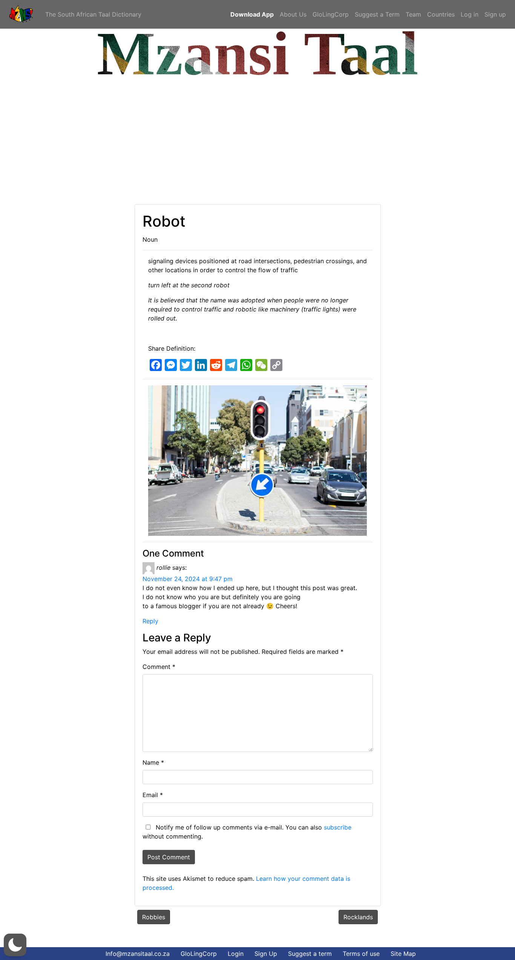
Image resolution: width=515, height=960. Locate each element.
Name (153, 762)
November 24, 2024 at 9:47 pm (188, 579)
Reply (150, 621)
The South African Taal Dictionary (93, 14)
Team (413, 14)
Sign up (495, 14)
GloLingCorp (331, 14)
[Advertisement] (232, 140)
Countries (441, 14)
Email (153, 795)
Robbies (153, 917)
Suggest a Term (377, 14)
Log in (469, 14)
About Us (293, 14)
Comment (159, 666)
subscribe (337, 827)
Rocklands (358, 917)
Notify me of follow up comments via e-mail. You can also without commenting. (247, 832)
